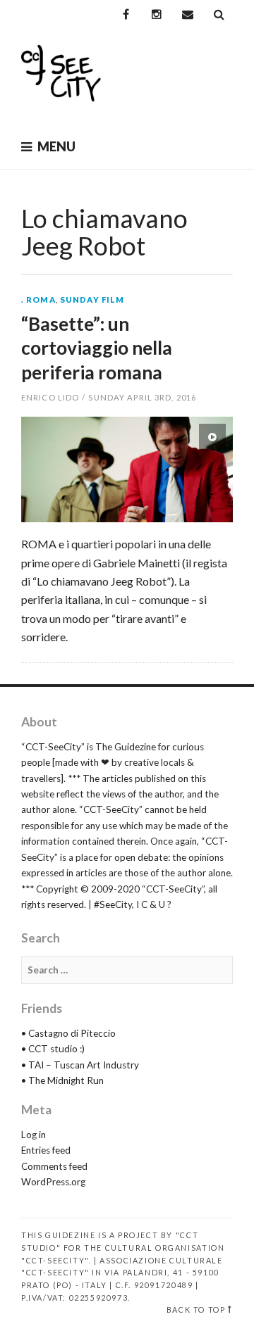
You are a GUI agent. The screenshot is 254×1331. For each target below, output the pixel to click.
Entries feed (46, 1150)
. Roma (38, 299)
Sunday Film (92, 299)
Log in (33, 1134)
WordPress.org (53, 1181)
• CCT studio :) (53, 1048)
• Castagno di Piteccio (68, 1033)
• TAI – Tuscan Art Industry (80, 1065)
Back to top (196, 1309)
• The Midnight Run (62, 1080)
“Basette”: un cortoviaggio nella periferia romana (96, 348)
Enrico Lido (50, 397)
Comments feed (54, 1166)
